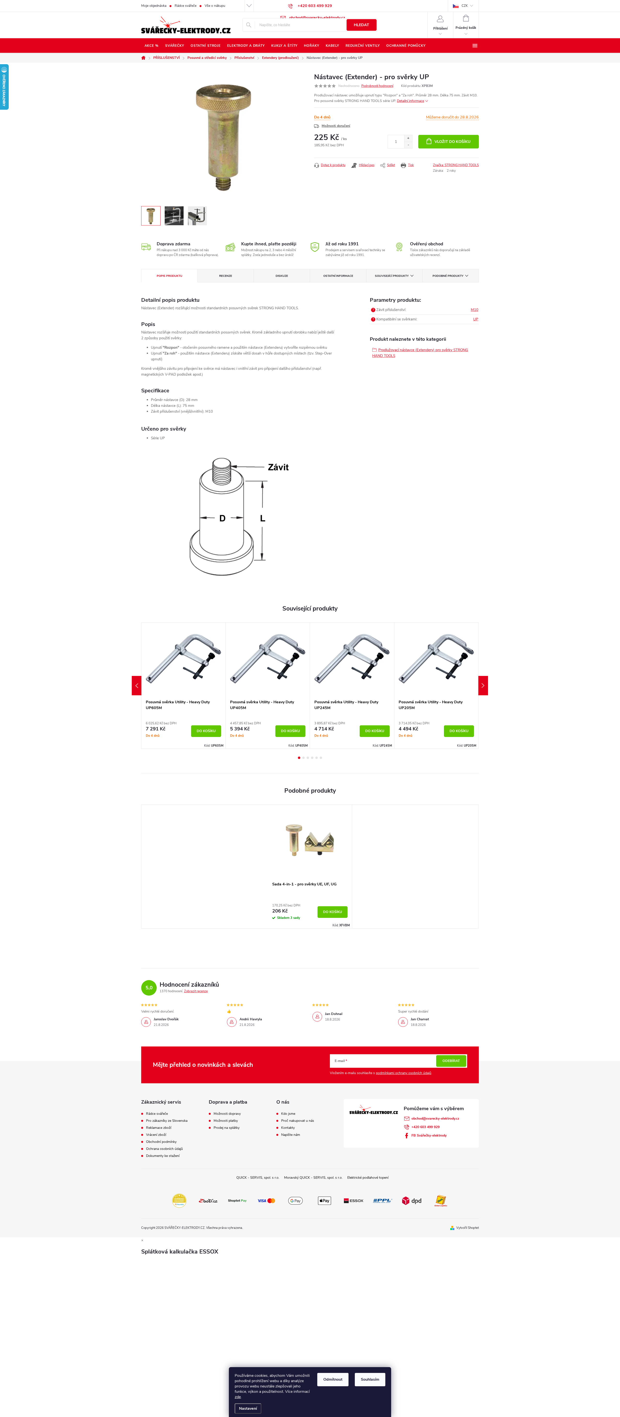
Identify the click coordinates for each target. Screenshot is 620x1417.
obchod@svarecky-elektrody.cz (435, 1118)
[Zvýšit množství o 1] (408, 138)
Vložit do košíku (452, 141)
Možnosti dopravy (227, 1114)
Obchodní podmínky (161, 1142)
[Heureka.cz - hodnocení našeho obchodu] (179, 1200)
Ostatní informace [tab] (338, 276)
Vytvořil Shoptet (467, 1228)
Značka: (456, 165)
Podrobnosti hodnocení (377, 86)
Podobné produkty (448, 276)
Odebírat (451, 1061)
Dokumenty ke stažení (162, 1156)
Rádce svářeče (185, 5)
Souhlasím (370, 1379)
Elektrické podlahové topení (367, 1177)
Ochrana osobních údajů (164, 1149)
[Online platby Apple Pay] (324, 1200)
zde (238, 1397)
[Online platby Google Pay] (295, 1200)
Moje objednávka (153, 5)
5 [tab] (316, 758)
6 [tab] (321, 758)
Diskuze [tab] (282, 276)
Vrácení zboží (156, 1135)
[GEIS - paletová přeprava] (441, 1200)
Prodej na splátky (227, 1128)
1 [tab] (299, 758)
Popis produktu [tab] (169, 276)
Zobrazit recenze (196, 991)
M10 (474, 309)
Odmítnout (332, 1379)
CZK (465, 6)
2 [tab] (303, 758)
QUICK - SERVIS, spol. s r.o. (257, 1177)
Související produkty (392, 276)
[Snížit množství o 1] (408, 145)
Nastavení (248, 1408)
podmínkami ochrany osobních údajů (403, 1073)
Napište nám (290, 1135)
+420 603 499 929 (425, 1127)
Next (483, 685)
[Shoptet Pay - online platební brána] (237, 1200)
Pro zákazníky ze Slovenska (166, 1121)
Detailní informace (410, 101)
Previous (136, 685)
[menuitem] (151, 45)
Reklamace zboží (158, 1128)
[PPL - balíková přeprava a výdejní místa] (383, 1200)
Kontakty (288, 1128)
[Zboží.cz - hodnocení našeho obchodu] (208, 1200)
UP (475, 319)
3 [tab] (308, 758)
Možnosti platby (226, 1121)
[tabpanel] (183, 686)
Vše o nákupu (215, 5)
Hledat (361, 25)
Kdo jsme (288, 1114)
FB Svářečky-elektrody (429, 1135)
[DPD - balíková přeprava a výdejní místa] (412, 1200)
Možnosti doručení (336, 126)
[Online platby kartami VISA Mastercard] (266, 1200)
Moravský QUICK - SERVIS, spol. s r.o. (313, 1177)
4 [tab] (312, 758)
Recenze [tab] (225, 276)
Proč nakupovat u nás (297, 1121)
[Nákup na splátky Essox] (353, 1200)
